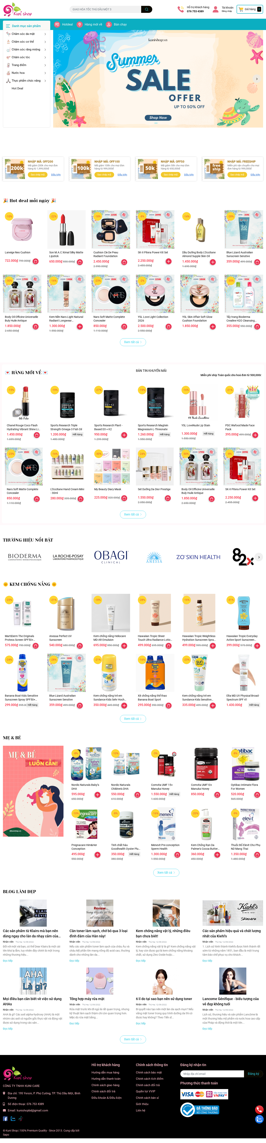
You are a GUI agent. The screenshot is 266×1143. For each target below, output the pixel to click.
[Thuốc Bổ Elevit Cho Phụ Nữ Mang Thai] (246, 824)
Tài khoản (227, 7)
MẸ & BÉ (12, 737)
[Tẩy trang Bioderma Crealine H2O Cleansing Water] (244, 294)
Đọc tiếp (8, 960)
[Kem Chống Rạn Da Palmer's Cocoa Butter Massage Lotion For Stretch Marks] (206, 824)
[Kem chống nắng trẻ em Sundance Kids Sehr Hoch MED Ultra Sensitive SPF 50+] (111, 673)
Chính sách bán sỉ (147, 1098)
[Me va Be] (33, 791)
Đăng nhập (227, 11)
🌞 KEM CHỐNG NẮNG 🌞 (30, 584)
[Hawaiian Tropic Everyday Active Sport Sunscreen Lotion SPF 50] (244, 613)
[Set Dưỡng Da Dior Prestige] (155, 466)
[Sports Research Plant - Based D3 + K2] (111, 403)
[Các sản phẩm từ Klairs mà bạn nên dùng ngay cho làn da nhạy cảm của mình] (33, 913)
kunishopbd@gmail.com (32, 1110)
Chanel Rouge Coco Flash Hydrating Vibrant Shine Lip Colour (23, 429)
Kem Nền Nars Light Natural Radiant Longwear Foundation (66, 320)
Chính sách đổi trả (103, 1091)
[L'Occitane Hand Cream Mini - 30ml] (67, 466)
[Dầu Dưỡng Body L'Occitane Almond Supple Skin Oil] (199, 229)
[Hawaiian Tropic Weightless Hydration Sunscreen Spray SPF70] (199, 613)
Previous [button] (59, 78)
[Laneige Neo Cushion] (22, 229)
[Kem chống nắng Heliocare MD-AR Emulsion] (111, 613)
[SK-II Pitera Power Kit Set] (155, 229)
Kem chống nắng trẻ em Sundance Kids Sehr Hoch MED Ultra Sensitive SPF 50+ (110, 699)
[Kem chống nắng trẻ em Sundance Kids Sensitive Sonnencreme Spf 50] (199, 673)
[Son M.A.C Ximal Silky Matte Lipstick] (66, 229)
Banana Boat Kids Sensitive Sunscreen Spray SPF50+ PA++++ (21, 699)
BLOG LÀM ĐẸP (19, 891)
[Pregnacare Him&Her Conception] (87, 824)
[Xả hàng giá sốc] (24, 557)
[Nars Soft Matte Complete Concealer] (111, 294)
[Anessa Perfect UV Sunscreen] (66, 613)
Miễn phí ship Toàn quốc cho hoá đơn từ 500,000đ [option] (231, 375)
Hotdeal (67, 24)
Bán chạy (120, 24)
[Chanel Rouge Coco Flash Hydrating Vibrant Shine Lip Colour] (24, 403)
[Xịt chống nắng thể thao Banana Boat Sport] (155, 673)
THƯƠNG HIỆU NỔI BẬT (28, 540)
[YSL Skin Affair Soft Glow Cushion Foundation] (199, 294)
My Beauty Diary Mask (107, 489)
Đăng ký (253, 1074)
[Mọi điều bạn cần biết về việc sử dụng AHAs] (33, 981)
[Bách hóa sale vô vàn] (68, 557)
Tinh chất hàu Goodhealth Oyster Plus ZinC (125, 848)
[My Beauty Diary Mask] (111, 466)
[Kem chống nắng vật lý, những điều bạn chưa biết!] (166, 913)
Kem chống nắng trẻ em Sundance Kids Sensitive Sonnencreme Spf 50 (196, 699)
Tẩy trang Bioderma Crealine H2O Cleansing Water (240, 320)
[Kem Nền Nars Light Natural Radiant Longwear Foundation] (66, 294)
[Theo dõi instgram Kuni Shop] (20, 1118)
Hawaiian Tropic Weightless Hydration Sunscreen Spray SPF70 (198, 640)
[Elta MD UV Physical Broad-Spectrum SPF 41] (244, 673)
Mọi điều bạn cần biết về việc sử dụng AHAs (32, 1001)
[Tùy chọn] (36, 261)
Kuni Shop (12, 1130)
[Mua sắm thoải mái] (111, 557)
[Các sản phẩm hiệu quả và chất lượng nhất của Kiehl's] (233, 913)
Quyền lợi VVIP (145, 1091)
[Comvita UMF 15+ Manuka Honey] (166, 764)
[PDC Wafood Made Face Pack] (242, 403)
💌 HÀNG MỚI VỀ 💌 (26, 372)
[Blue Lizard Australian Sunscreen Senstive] (244, 229)
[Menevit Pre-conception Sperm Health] (166, 824)
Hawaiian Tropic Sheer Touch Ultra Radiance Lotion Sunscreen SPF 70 (155, 640)
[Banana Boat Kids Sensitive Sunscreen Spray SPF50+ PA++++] (22, 673)
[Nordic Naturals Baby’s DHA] (87, 764)
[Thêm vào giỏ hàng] (169, 261)
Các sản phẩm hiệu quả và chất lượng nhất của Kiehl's (232, 933)
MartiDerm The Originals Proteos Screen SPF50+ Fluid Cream (19, 640)
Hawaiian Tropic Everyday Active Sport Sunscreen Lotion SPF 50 (242, 640)
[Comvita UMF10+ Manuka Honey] (206, 764)
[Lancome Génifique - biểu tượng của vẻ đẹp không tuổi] (233, 981)
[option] (158, 79)
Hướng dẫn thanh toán (106, 1078)
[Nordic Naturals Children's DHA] (126, 764)
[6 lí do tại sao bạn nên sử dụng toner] (166, 981)
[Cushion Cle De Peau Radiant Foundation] (111, 229)
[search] (146, 9)
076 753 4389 (195, 11)
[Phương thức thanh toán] (204, 1094)
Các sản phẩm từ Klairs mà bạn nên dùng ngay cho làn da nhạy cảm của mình (30, 934)
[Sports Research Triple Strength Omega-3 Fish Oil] (67, 403)
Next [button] (257, 78)
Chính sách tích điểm (149, 1078)
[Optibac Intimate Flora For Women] (246, 764)
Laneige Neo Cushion (17, 252)
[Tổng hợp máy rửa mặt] (100, 981)
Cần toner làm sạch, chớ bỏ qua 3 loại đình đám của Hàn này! (99, 933)
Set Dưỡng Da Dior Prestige (154, 489)
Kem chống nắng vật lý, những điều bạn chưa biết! (163, 933)
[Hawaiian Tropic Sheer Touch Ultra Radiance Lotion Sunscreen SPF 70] (155, 613)
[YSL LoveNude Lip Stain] (198, 403)
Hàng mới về (93, 24)
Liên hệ (140, 1110)
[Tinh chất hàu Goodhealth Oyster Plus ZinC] (126, 824)
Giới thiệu (142, 1104)
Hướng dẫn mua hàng (105, 1072)
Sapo (6, 1134)
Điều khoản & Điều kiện (107, 1098)
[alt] (155, 557)
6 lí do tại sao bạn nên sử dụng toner (164, 999)
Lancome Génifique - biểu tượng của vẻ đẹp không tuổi (231, 1001)
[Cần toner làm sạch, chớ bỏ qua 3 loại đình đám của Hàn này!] (100, 913)
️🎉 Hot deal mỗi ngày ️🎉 (29, 200)
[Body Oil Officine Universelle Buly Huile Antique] (22, 294)
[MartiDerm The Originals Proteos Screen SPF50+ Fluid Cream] (22, 613)
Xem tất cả (131, 342)
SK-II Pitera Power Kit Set (153, 252)
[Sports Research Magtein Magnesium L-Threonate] (155, 403)
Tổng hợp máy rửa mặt (87, 999)
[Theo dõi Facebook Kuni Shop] (5, 1118)
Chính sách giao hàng (105, 1085)
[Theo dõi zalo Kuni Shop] (13, 1118)
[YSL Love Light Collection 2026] (155, 294)
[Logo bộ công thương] (199, 1109)
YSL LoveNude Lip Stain (195, 425)
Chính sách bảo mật (149, 1072)
